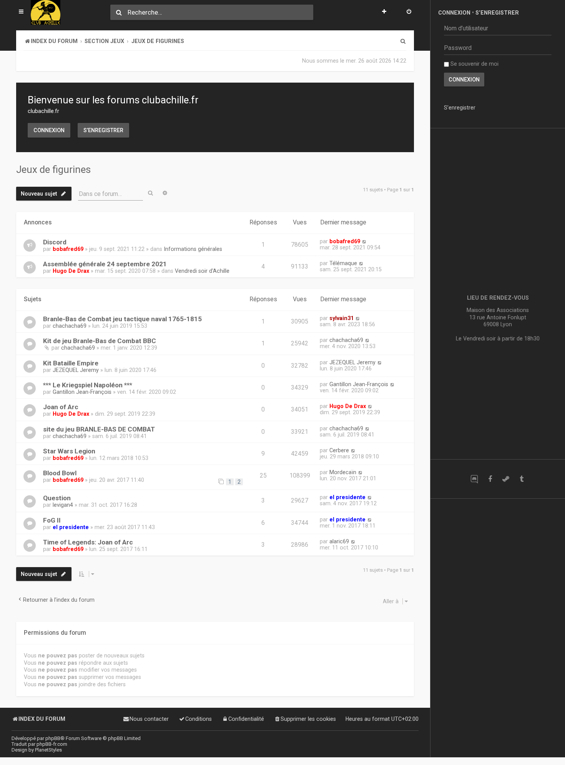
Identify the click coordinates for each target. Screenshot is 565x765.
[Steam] (505, 479)
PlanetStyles (48, 750)
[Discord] (474, 479)
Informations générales (193, 249)
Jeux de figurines (53, 169)
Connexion (49, 130)
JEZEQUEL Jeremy (76, 370)
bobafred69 (68, 249)
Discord (54, 242)
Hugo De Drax (71, 271)
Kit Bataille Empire (70, 363)
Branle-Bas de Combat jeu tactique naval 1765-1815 (122, 319)
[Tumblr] (521, 479)
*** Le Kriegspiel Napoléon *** (87, 385)
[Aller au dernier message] (364, 241)
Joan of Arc (60, 407)
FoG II (52, 520)
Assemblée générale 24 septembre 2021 (105, 264)
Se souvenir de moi (474, 64)
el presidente (347, 497)
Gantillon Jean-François (82, 392)
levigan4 (63, 505)
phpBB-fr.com (52, 744)
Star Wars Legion (69, 451)
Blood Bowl (59, 473)
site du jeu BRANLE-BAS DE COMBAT (99, 429)
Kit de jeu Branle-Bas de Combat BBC (99, 341)
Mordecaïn (342, 472)
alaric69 (339, 541)
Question (57, 498)
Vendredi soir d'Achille (202, 271)
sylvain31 (341, 318)
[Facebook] (490, 479)
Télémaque (343, 263)
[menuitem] (409, 12)
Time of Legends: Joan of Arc (88, 542)
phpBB (52, 738)
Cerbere (339, 450)
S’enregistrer (103, 130)
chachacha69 (69, 326)
